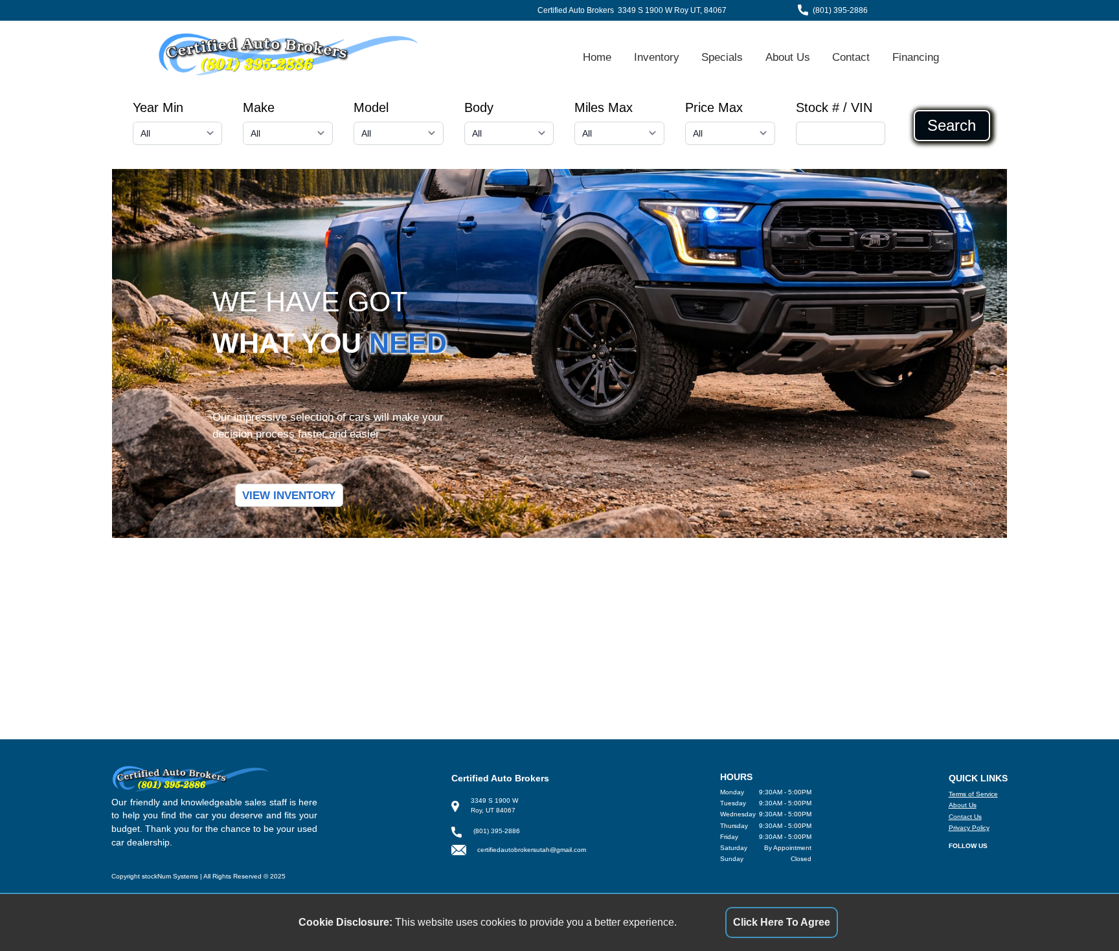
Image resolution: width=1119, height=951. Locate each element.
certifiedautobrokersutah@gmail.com (531, 849)
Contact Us (965, 816)
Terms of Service (973, 794)
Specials (722, 56)
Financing (915, 56)
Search (951, 125)
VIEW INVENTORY (288, 495)
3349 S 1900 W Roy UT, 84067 (672, 10)
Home (597, 56)
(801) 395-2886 (840, 10)
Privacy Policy (969, 827)
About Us (787, 56)
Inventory (656, 56)
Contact (851, 56)
